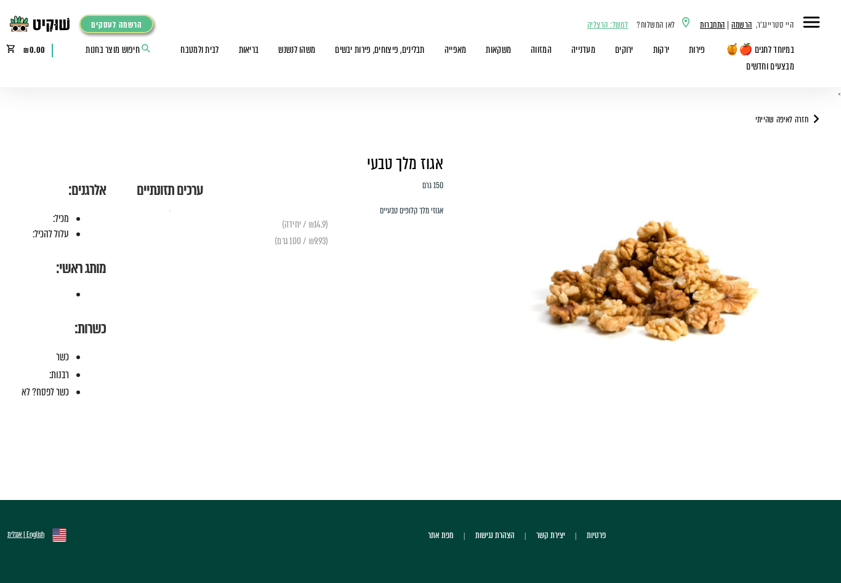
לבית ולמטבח (199, 50)
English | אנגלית (25, 534)
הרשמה (741, 25)
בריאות (249, 50)
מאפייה (456, 50)
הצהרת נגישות (495, 535)
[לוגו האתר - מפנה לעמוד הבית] (42, 24)
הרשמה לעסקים (116, 25)
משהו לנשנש (296, 50)
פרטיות (596, 535)
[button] (811, 24)
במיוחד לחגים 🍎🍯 (759, 50)
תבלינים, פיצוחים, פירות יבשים (379, 50)
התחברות (712, 25)
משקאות (498, 50)
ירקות (661, 50)
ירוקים (624, 50)
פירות (697, 50)
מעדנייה (583, 50)
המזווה (541, 50)
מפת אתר (441, 535)
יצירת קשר (550, 535)
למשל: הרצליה (608, 25)
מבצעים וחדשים (770, 66)
